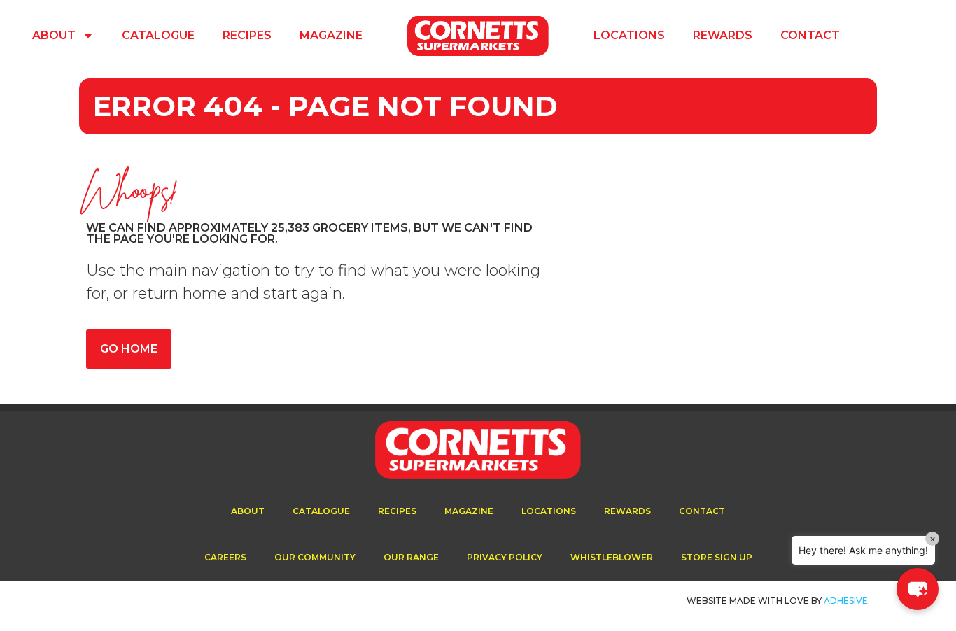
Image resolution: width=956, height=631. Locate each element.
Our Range (411, 557)
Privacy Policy (504, 557)
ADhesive (846, 600)
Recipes (247, 35)
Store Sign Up (716, 557)
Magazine (331, 35)
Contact (810, 35)
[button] (918, 589)
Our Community (315, 557)
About (54, 35)
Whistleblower (611, 557)
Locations (629, 35)
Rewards (722, 35)
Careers (225, 557)
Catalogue (158, 35)
